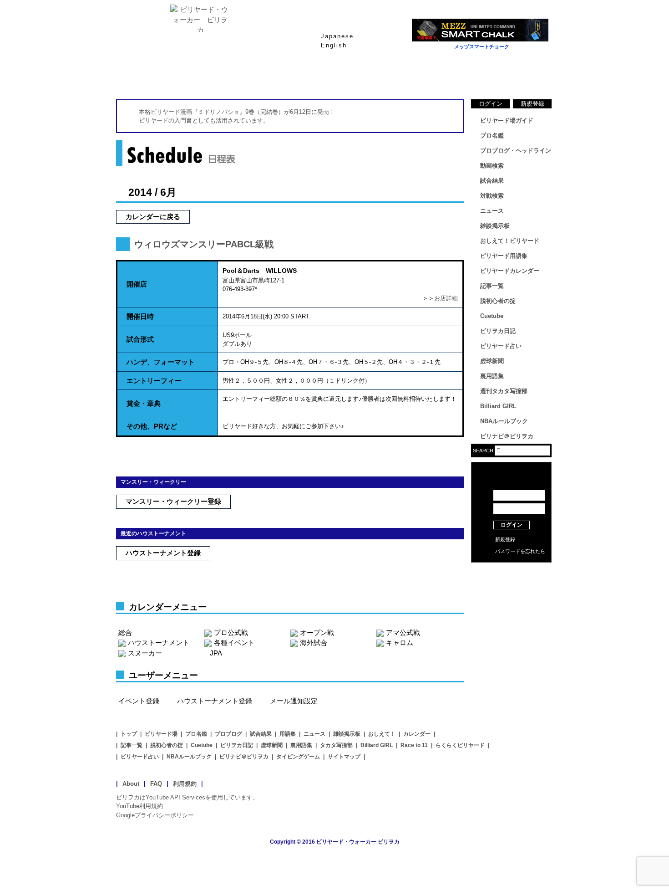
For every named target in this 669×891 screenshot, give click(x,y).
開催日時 (140, 316)
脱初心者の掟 (498, 300)
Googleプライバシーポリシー (155, 815)
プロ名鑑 (298, 77)
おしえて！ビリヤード (509, 240)
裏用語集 (492, 376)
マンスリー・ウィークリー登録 (173, 501)
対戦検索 (492, 195)
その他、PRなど (152, 426)
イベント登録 (138, 701)
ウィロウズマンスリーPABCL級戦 (204, 244)
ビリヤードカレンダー (509, 270)
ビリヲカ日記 (498, 331)
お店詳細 (446, 298)
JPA (216, 653)
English (334, 45)
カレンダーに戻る (153, 216)
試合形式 (140, 339)
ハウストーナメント (158, 642)
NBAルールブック (504, 421)
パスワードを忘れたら (520, 551)
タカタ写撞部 (336, 745)
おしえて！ (381, 734)
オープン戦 (317, 632)
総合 (125, 632)
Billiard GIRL (498, 406)
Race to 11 (414, 745)
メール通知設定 (294, 701)
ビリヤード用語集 (443, 77)
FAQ (156, 783)
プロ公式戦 (231, 632)
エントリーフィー (154, 380)
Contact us (511, 587)
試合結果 (370, 77)
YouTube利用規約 (139, 806)
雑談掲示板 (495, 225)
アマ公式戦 (403, 632)
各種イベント (234, 642)
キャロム (399, 642)
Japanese (337, 36)
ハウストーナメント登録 (163, 553)
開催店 (137, 284)
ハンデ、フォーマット (161, 362)
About (130, 783)
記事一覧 (492, 285)
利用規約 (185, 783)
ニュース (516, 77)
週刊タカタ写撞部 (503, 391)
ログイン (490, 103)
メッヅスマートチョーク (481, 46)
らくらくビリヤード (460, 745)
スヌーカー (145, 653)
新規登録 (532, 103)
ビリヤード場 (161, 734)
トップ (129, 734)
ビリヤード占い (501, 346)
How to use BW (511, 574)
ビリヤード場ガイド (225, 77)
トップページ (152, 77)
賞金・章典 (144, 403)
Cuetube (491, 315)
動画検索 (492, 165)
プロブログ (228, 734)
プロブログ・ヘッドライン (515, 150)
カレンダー (417, 734)
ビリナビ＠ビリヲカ (506, 436)
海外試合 (313, 642)
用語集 (287, 734)
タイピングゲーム (298, 756)
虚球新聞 (492, 361)
